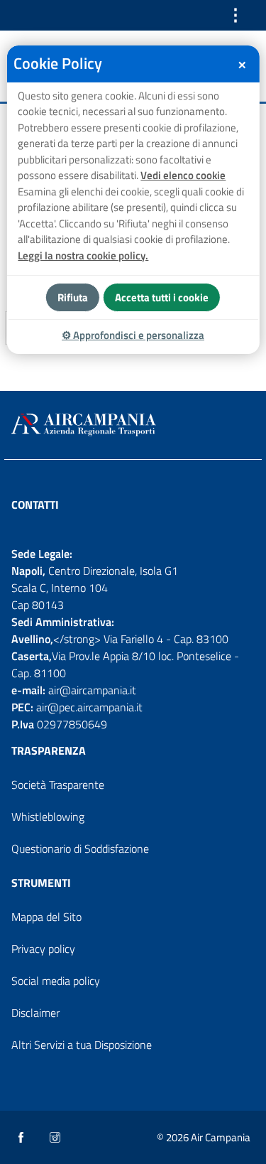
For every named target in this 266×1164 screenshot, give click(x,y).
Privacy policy (43, 948)
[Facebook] (22, 1138)
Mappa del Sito (46, 916)
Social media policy (55, 980)
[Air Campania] (133, 425)
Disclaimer (35, 1012)
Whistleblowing (47, 816)
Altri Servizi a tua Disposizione (81, 1044)
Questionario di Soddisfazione (80, 848)
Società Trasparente (57, 784)
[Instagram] (56, 1138)
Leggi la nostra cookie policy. (83, 255)
